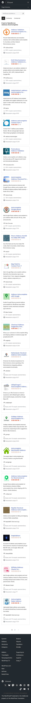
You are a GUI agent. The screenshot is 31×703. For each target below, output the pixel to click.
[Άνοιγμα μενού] (28, 2)
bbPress (4, 671)
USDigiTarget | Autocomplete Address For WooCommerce (19, 386)
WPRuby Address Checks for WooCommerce (17, 568)
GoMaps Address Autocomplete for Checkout (17, 417)
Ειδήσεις (4, 641)
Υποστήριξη (5, 655)
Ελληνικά (8, 681)
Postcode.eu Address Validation (17, 150)
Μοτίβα (18, 647)
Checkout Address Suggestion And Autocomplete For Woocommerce (17, 326)
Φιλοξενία (5, 644)
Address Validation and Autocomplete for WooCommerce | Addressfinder (18, 31)
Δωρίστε (18, 658)
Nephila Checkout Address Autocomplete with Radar (19, 509)
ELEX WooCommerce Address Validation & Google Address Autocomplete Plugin (18, 61)
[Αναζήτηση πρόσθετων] (23, 13)
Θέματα (18, 641)
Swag (18, 660)
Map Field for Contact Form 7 (16, 265)
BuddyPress (5, 674)
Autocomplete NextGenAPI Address (18, 449)
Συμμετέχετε (20, 652)
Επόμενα (18, 629)
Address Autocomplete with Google (19, 295)
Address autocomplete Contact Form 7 (19, 121)
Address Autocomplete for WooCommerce (19, 477)
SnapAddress (15, 535)
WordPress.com (6, 666)
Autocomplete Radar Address (16, 600)
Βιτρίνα (18, 638)
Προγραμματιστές (7, 658)
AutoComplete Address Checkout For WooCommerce (18, 178)
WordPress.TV (6, 660)
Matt (3, 668)
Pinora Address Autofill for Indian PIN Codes (19, 236)
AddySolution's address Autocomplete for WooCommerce (19, 91)
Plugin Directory (6, 7)
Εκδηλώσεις (20, 655)
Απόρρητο (4, 647)
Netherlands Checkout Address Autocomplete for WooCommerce (19, 354)
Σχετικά (4, 638)
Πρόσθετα (19, 644)
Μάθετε (4, 652)
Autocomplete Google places (16, 208)
